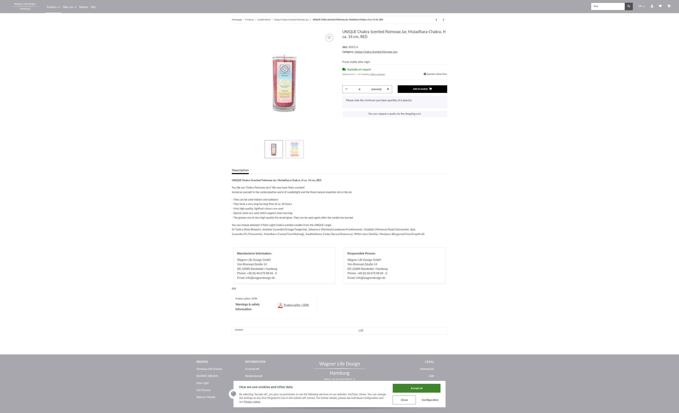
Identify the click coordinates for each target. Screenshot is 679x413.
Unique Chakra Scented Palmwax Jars (376, 52)
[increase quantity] (388, 89)
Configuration (430, 399)
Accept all (417, 388)
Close (404, 399)
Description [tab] (240, 170)
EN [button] (640, 6)
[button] (652, 6)
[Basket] (670, 6)
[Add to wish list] (329, 38)
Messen (83, 7)
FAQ (93, 7)
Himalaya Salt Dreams (209, 369)
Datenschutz (427, 369)
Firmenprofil (252, 369)
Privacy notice (252, 401)
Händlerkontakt (254, 376)
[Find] (629, 6)
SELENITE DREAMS (207, 376)
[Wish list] (660, 6)
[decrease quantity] (346, 89)
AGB (431, 376)
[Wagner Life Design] (24, 6)
